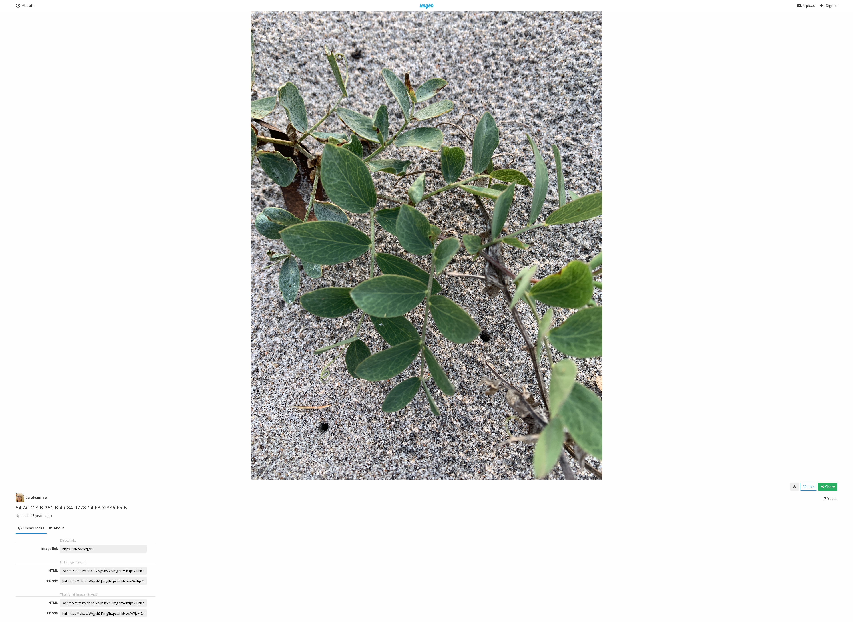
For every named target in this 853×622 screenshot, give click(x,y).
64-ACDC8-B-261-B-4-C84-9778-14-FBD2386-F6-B (71, 507)
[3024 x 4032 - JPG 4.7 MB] (794, 487)
